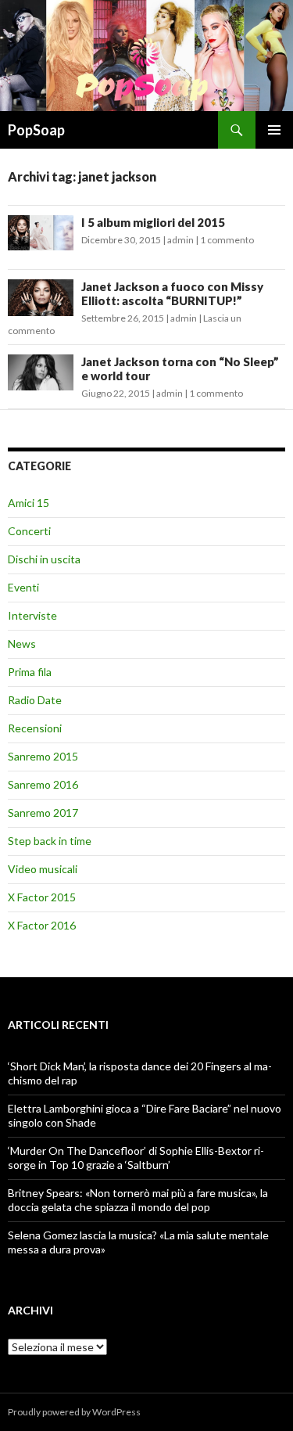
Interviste (32, 615)
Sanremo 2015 (43, 756)
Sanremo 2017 (43, 812)
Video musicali (42, 868)
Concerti (29, 531)
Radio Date (35, 700)
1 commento (227, 240)
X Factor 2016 (42, 925)
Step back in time (49, 840)
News (22, 643)
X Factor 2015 (42, 897)
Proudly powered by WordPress (74, 1412)
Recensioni (35, 728)
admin (180, 240)
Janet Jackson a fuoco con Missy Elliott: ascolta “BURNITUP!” (172, 293)
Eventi (23, 587)
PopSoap (36, 129)
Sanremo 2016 (43, 784)
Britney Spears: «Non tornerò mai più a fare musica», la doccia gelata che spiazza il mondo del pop (138, 1199)
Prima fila (30, 671)
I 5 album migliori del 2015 (153, 222)
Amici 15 (28, 502)
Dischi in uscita (44, 559)
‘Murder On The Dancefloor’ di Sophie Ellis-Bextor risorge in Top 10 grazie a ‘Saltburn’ (136, 1157)
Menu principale (274, 130)
